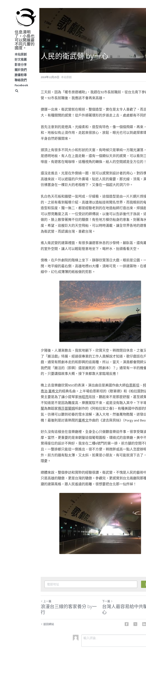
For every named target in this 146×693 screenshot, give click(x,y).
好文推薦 (21, 59)
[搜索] (17, 90)
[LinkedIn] (144, 624)
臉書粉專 (21, 75)
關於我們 (21, 70)
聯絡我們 (21, 80)
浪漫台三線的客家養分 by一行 (69, 609)
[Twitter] (135, 624)
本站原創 (21, 54)
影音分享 (21, 64)
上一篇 (47, 601)
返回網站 (48, 624)
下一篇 (106, 601)
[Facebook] (127, 624)
